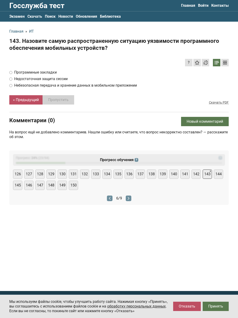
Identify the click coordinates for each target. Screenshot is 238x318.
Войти (203, 5)
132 (85, 174)
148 (51, 185)
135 (118, 174)
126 (18, 174)
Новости (65, 16)
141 (185, 174)
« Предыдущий (26, 100)
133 (96, 174)
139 (163, 174)
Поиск (50, 16)
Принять (215, 306)
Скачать (34, 16)
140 (174, 174)
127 (29, 174)
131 (73, 174)
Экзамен (17, 16)
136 (129, 174)
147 (40, 185)
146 (29, 185)
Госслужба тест (36, 5)
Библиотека (110, 16)
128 (40, 174)
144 (218, 174)
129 (51, 174)
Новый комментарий (205, 121)
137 (140, 174)
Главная (188, 5)
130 (62, 174)
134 (107, 174)
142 (196, 174)
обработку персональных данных (136, 306)
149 (62, 185)
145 (18, 185)
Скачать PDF (219, 102)
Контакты (220, 5)
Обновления (86, 16)
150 (73, 185)
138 (152, 174)
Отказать (187, 306)
